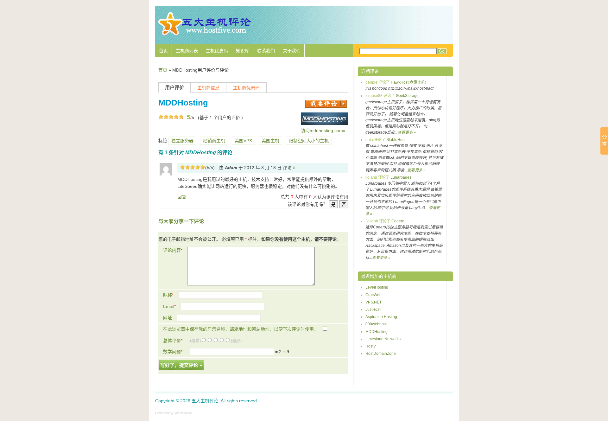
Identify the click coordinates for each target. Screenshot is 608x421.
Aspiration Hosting (381, 317)
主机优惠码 (217, 50)
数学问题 (172, 351)
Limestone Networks (383, 339)
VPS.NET (373, 302)
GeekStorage (407, 95)
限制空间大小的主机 (309, 140)
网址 (167, 317)
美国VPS (243, 140)
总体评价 (172, 340)
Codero (397, 221)
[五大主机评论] (204, 34)
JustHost (372, 309)
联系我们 (266, 50)
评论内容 (172, 250)
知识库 (242, 50)
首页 (163, 50)
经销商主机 (214, 140)
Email (169, 306)
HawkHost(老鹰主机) (408, 82)
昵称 (168, 294)
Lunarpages (400, 177)
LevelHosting (376, 287)
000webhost (376, 324)
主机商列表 (187, 50)
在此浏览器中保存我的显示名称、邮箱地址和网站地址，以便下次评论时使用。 (240, 329)
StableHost (395, 139)
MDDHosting (376, 331)
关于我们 (292, 50)
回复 (181, 196)
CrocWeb (373, 295)
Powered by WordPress (173, 413)
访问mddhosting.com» (323, 130)
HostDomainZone (380, 353)
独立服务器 (182, 140)
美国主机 (270, 140)
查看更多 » (406, 132)
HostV (370, 346)
